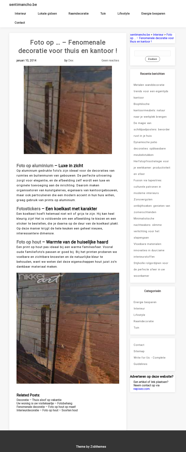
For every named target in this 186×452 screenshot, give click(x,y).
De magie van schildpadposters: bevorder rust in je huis (152, 129)
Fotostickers (29, 208)
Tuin (103, 13)
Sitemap (139, 351)
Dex (70, 60)
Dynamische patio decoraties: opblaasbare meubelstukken (150, 149)
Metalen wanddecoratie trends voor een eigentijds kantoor (151, 91)
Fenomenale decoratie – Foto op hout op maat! (46, 407)
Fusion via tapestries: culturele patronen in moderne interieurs (148, 187)
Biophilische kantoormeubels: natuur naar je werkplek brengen (150, 110)
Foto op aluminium (35, 165)
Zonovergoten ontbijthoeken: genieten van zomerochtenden (152, 206)
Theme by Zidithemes (91, 446)
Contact (20, 22)
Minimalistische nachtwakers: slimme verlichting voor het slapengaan (148, 228)
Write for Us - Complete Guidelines (149, 361)
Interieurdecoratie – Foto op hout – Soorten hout (47, 410)
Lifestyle (124, 13)
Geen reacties (110, 60)
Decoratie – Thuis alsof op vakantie (39, 400)
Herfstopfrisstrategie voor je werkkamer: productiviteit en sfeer (152, 168)
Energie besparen (153, 13)
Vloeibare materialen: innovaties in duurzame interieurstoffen (149, 250)
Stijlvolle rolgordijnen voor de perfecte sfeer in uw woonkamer (151, 269)
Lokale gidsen (47, 13)
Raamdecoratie (78, 13)
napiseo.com (142, 389)
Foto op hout (29, 242)
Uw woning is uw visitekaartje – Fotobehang (44, 403)
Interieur (20, 13)
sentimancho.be (23, 4)
